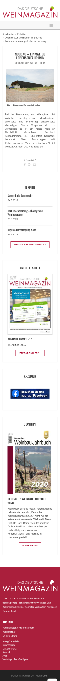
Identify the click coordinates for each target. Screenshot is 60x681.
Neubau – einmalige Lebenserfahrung (25, 40)
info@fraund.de (10, 641)
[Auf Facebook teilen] (25, 164)
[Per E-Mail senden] (34, 164)
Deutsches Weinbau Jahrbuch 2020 (27, 501)
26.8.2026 (13, 219)
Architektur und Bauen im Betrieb (23, 37)
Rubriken (22, 33)
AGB (5, 655)
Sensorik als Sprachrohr (20, 196)
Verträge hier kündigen (15, 659)
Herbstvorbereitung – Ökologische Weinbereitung (25, 213)
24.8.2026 (13, 200)
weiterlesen (30, 545)
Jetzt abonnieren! (30, 353)
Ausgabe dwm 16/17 (20, 339)
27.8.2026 (13, 234)
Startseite (8, 33)
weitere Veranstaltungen (30, 244)
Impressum (8, 644)
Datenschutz (9, 648)
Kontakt (7, 652)
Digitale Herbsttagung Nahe (22, 230)
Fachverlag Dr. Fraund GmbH (34, 675)
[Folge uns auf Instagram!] (29, 164)
